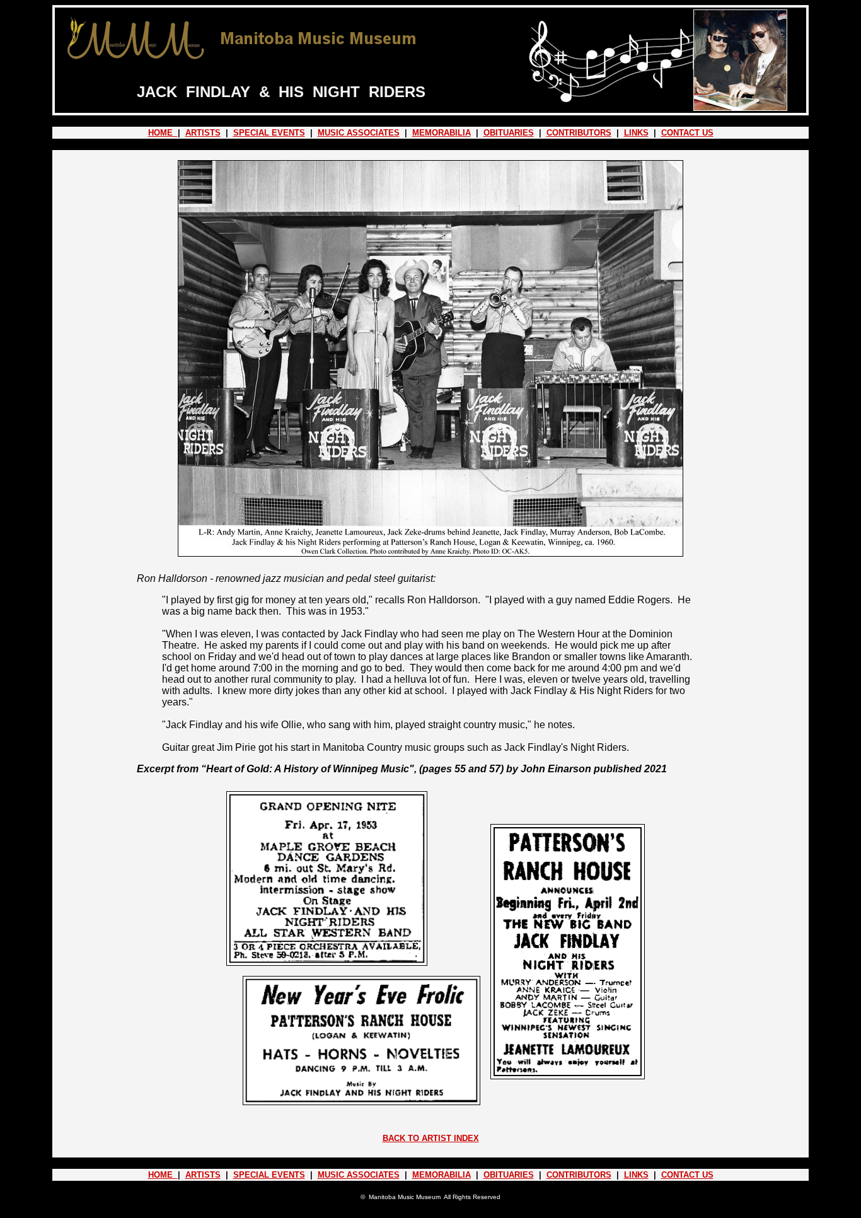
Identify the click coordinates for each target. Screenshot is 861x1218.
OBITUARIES (508, 132)
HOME (163, 132)
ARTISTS (203, 132)
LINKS (636, 132)
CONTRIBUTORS (578, 132)
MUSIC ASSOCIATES (359, 132)
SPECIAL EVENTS (269, 132)
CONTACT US (687, 132)
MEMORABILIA (441, 132)
